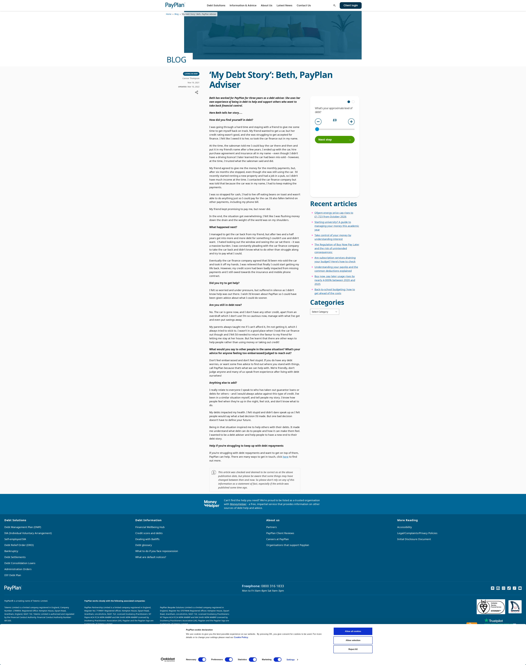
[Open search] (334, 5)
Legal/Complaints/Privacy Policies (417, 533)
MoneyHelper (238, 504)
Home (168, 14)
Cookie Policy (241, 637)
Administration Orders (18, 569)
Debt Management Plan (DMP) (22, 527)
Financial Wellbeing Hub (150, 527)
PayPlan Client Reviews (280, 533)
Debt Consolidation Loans (19, 563)
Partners (271, 527)
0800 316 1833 (272, 586)
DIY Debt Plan (12, 575)
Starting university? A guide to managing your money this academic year (337, 225)
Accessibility (404, 527)
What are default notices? (150, 557)
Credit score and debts (149, 533)
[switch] (229, 659)
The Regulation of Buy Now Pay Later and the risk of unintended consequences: (337, 248)
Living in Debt (191, 74)
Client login (351, 5)
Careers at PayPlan (277, 539)
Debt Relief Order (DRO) (19, 545)
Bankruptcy (11, 551)
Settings (291, 659)
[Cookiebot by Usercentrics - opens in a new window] (168, 660)
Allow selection (353, 640)
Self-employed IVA (15, 539)
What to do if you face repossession (156, 551)
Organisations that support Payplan (287, 545)
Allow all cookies (353, 631)
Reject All (353, 649)
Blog (177, 14)
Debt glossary (143, 545)
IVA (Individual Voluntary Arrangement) (28, 533)
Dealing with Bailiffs (147, 539)
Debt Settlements (15, 557)
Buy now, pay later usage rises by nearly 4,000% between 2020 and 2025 (335, 280)
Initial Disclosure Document (414, 539)
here (285, 456)
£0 (335, 120)
